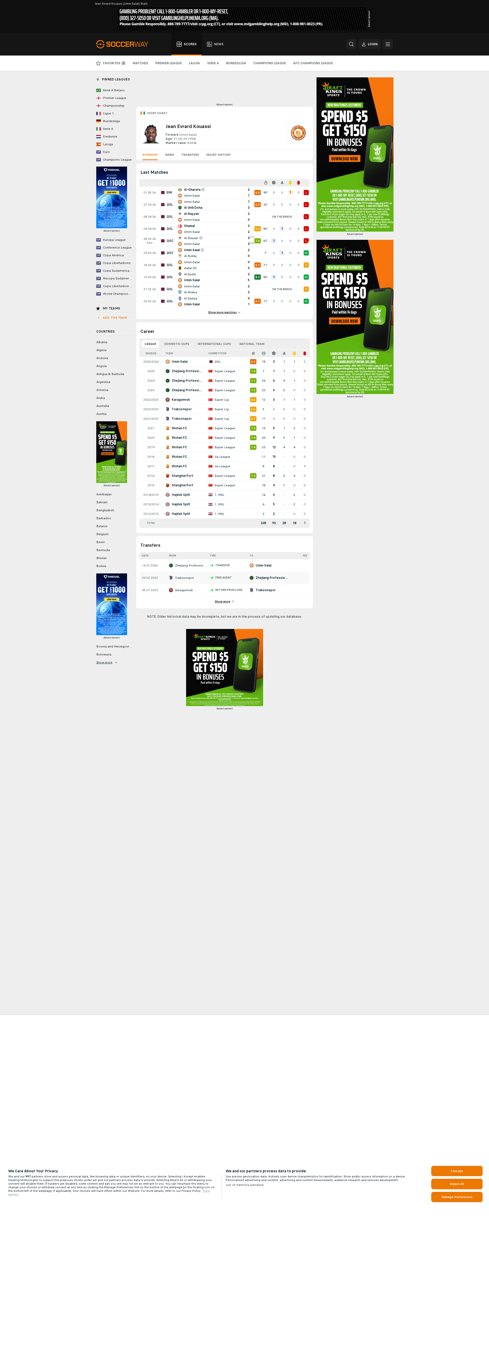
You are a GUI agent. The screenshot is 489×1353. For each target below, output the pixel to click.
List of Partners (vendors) (245, 1185)
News (169, 155)
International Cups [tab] (214, 344)
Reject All (457, 1184)
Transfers (190, 155)
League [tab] (150, 344)
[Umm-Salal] (298, 133)
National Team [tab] (251, 344)
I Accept (457, 1171)
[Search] (351, 44)
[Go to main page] (125, 44)
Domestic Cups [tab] (176, 344)
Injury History (218, 155)
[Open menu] (388, 44)
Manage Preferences (457, 1197)
